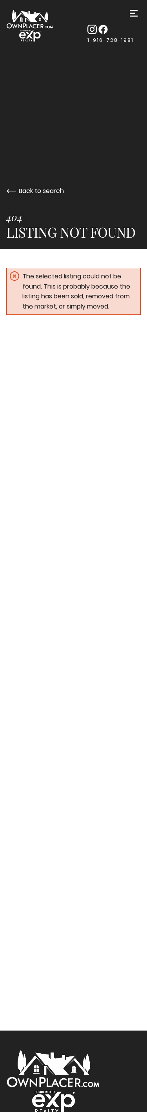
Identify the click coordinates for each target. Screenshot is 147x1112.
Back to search (41, 190)
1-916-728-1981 (110, 40)
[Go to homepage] (39, 26)
